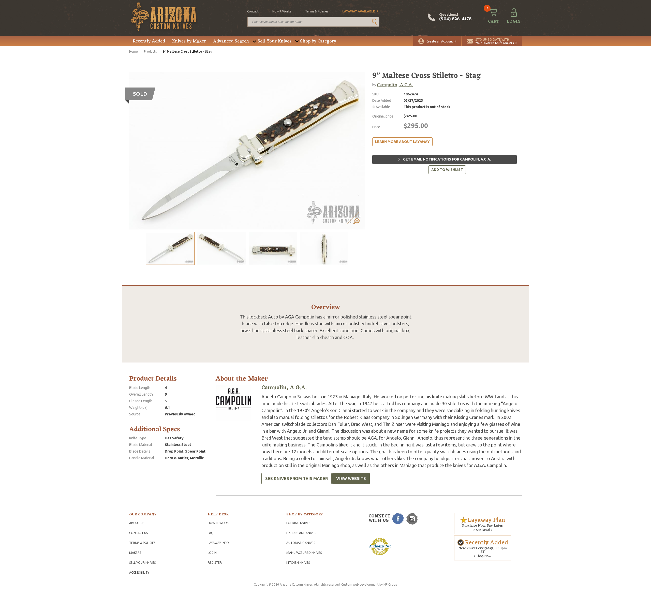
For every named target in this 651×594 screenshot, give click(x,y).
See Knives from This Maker (296, 478)
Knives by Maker (189, 41)
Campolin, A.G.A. (395, 85)
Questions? (455, 17)
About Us (136, 523)
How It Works (219, 523)
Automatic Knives (300, 542)
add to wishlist (447, 170)
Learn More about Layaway (402, 142)
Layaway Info (218, 542)
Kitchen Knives (298, 562)
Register (215, 562)
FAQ (211, 532)
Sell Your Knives (274, 41)
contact (253, 11)
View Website (351, 478)
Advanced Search (231, 41)
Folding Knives (298, 523)
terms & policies (316, 11)
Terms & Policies (142, 542)
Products (150, 51)
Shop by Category (318, 41)
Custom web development (360, 584)
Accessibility (139, 572)
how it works (281, 11)
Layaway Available (358, 11)
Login (212, 552)
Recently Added (149, 41)
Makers (135, 552)
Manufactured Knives (304, 552)
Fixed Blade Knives (301, 532)
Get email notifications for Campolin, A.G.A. (446, 159)
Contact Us (138, 532)
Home (133, 51)
